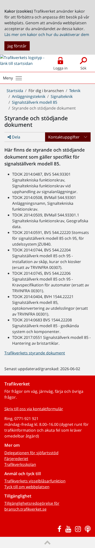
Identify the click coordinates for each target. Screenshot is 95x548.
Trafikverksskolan (20, 464)
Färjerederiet (16, 458)
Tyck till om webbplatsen (26, 486)
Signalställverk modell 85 (34, 102)
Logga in (60, 68)
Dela (15, 137)
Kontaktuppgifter (64, 137)
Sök (83, 68)
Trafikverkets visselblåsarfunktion (35, 481)
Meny (8, 78)
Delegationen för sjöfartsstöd (31, 452)
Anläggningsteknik (28, 96)
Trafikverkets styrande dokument (34, 353)
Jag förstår (17, 46)
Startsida (15, 90)
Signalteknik (62, 96)
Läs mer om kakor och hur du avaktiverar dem (46, 34)
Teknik (74, 90)
